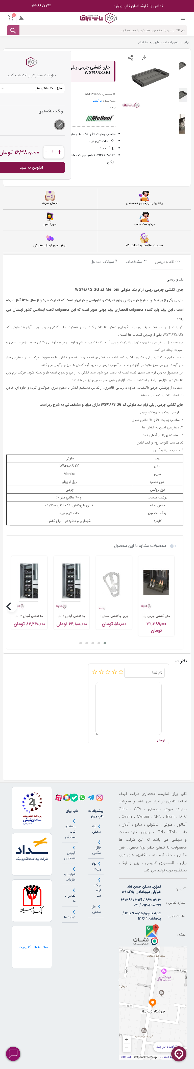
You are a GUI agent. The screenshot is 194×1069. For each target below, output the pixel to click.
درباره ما (70, 917)
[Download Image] (145, 58)
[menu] (183, 19)
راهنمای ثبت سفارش (70, 832)
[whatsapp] (82, 798)
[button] (105, 643)
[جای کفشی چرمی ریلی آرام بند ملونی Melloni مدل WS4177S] (156, 584)
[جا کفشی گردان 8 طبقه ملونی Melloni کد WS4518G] (72, 584)
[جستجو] (13, 30)
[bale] (74, 798)
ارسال (161, 740)
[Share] (131, 58)
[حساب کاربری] (21, 19)
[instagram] (99, 798)
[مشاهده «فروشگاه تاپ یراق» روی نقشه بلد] (153, 1003)
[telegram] (90, 797)
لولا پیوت (96, 866)
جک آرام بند (97, 890)
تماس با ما (70, 898)
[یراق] (98, 18)
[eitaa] (66, 797)
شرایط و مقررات (70, 876)
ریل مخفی (96, 909)
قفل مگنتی (96, 850)
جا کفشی (97, 101)
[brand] (99, 118)
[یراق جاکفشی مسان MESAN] (114, 584)
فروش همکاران (70, 855)
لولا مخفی (96, 829)
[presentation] (174, 607)
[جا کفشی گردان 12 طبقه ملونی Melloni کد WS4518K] (29, 584)
